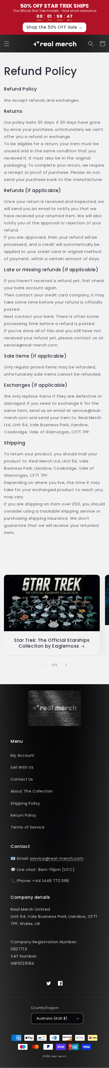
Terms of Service (28, 827)
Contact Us (22, 779)
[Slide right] (66, 665)
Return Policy (24, 815)
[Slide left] (43, 665)
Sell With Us (22, 767)
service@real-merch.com (56, 858)
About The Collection (32, 791)
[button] (6, 44)
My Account (22, 755)
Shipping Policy (25, 803)
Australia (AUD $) (52, 1018)
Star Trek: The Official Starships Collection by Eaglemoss (52, 643)
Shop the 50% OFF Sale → (54, 27)
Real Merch (59, 1056)
